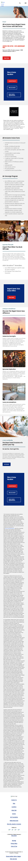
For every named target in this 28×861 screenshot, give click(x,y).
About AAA (14, 810)
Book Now (6, 58)
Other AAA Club (13, 859)
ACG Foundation (14, 817)
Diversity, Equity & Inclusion (14, 824)
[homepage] (3, 3)
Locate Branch (12, 81)
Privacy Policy (14, 843)
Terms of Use (14, 846)
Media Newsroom (14, 820)
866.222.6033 (12, 87)
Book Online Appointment (12, 94)
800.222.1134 (14, 835)
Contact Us (14, 800)
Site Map (14, 840)
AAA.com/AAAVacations (9, 528)
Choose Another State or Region (13, 856)
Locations (14, 807)
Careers (14, 814)
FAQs (14, 803)
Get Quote (6, 464)
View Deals (11, 297)
